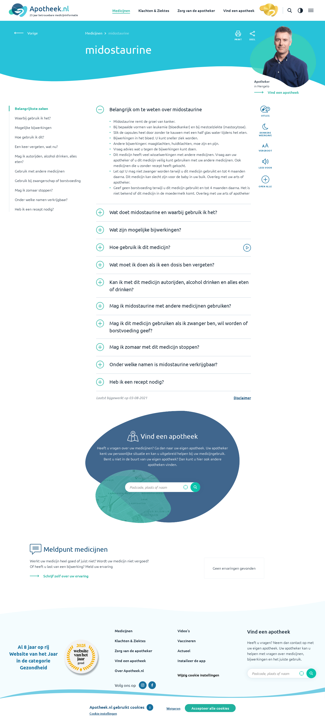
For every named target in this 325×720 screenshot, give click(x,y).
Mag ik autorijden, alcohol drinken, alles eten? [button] (46, 158)
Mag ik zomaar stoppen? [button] (34, 190)
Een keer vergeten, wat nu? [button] (36, 146)
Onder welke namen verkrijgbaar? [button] (41, 199)
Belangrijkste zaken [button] (31, 108)
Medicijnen (121, 10)
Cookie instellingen (103, 713)
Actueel (184, 650)
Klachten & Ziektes (153, 10)
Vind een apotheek (238, 10)
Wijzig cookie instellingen (198, 674)
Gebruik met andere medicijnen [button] (40, 171)
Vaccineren (187, 640)
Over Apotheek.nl (129, 670)
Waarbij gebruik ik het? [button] (33, 117)
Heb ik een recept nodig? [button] (34, 209)
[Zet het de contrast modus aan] (300, 10)
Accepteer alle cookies (210, 708)
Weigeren (173, 708)
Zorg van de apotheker (196, 10)
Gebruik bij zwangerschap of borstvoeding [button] (48, 180)
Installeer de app (192, 660)
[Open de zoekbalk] (289, 10)
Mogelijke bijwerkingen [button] (33, 127)
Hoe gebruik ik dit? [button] (29, 136)
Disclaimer (242, 397)
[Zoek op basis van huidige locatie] (185, 487)
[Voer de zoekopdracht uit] (195, 487)
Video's (184, 630)
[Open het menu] (311, 10)
